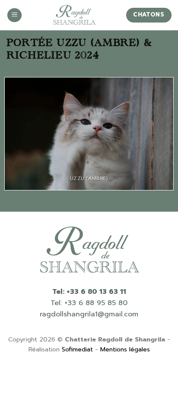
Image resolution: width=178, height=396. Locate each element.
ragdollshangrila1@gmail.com (89, 314)
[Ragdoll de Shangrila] (74, 15)
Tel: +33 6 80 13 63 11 (89, 292)
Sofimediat (77, 349)
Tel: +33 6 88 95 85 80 (89, 303)
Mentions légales (125, 349)
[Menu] (14, 15)
